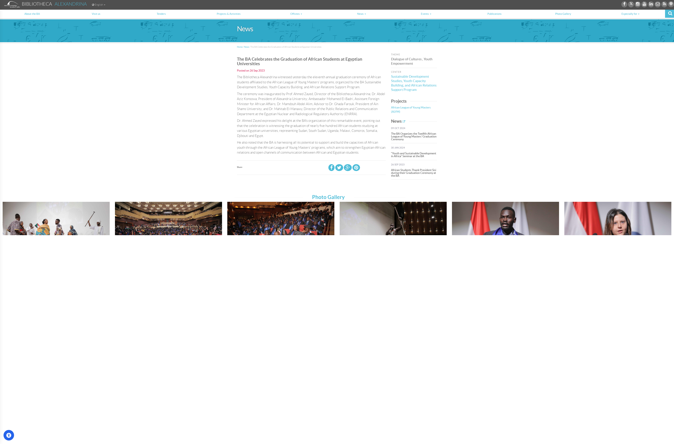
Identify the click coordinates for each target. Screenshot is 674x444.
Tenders (161, 13)
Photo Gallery (563, 13)
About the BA (32, 13)
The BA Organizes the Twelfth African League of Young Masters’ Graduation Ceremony (414, 136)
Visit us (96, 13)
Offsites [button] (295, 13)
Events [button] (425, 13)
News (246, 47)
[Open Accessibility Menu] (9, 435)
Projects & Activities (229, 13)
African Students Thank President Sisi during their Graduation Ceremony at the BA (413, 173)
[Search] (669, 14)
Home (240, 47)
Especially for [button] (630, 13)
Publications (494, 13)
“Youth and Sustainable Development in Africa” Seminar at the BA (413, 154)
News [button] (360, 13)
